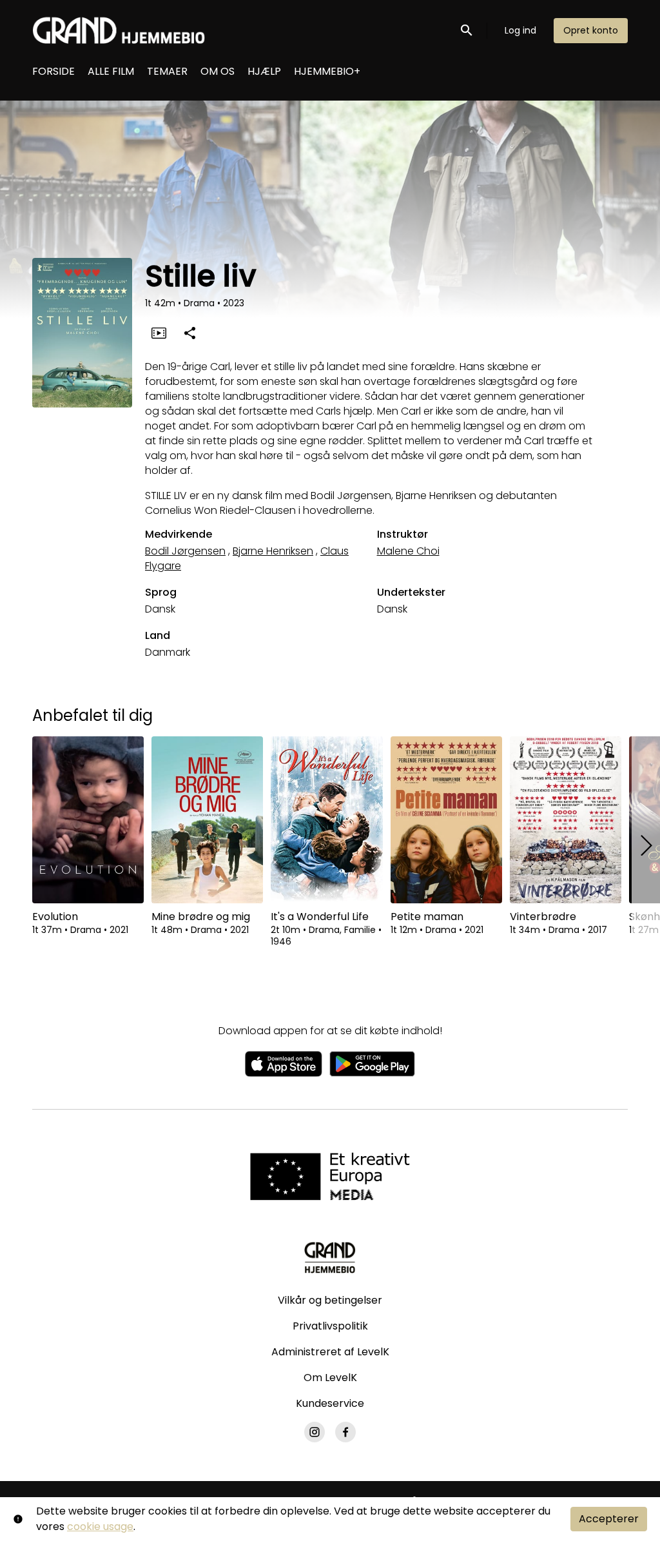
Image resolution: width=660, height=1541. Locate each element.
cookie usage (100, 1526)
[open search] (467, 30)
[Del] (189, 332)
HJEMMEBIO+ (327, 71)
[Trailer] (158, 332)
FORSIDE (53, 71)
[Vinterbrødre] (565, 819)
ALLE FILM (111, 71)
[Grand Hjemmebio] (329, 1257)
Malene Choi (408, 551)
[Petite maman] (446, 819)
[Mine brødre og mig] (207, 819)
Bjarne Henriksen (273, 551)
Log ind (520, 30)
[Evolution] (88, 819)
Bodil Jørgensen (185, 551)
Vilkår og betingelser (330, 1300)
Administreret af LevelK (330, 1351)
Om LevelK (330, 1377)
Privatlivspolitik (330, 1326)
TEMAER (167, 71)
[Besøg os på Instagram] (314, 1432)
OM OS (217, 71)
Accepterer (609, 1518)
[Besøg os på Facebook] (345, 1432)
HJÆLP (264, 71)
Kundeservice (330, 1403)
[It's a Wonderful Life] (326, 819)
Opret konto (590, 30)
